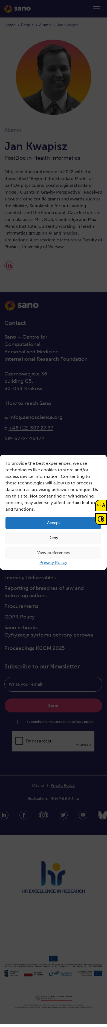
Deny (53, 537)
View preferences (53, 552)
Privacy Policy (53, 562)
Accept (53, 522)
